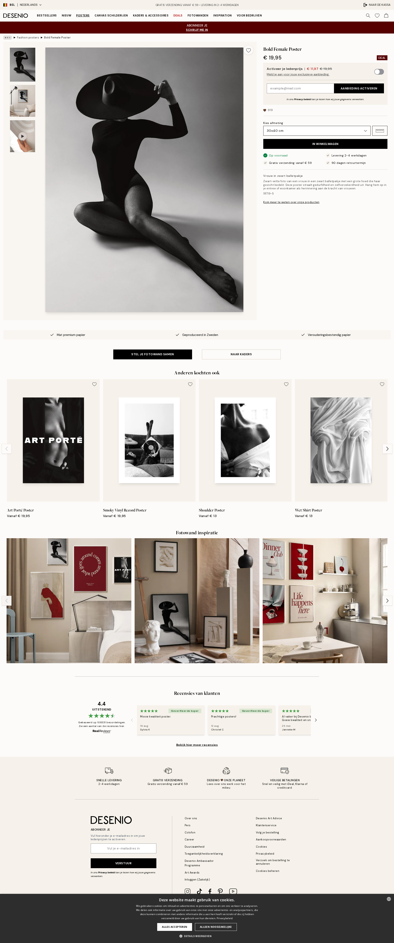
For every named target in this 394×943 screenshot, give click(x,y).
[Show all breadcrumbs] (7, 38)
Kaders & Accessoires (150, 15)
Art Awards (192, 872)
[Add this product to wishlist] (248, 50)
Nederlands (29, 5)
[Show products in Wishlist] (377, 16)
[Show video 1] (22, 136)
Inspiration (222, 15)
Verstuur (123, 863)
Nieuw (66, 15)
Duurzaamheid (195, 846)
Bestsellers (47, 15)
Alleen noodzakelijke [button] (216, 927)
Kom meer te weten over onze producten (291, 202)
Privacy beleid (302, 99)
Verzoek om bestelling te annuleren (273, 862)
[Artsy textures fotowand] (197, 600)
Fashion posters (28, 37)
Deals (178, 15)
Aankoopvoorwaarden (271, 839)
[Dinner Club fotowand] (325, 600)
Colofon (190, 832)
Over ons (191, 818)
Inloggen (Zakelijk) (197, 879)
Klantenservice (266, 825)
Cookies (261, 846)
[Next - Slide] (387, 449)
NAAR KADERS (241, 354)
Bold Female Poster (57, 37)
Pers (188, 825)
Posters (83, 15)
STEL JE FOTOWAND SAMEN (152, 354)
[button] (379, 131)
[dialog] (197, 918)
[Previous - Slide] (6, 449)
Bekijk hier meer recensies (197, 745)
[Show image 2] (22, 101)
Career (189, 839)
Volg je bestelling (267, 832)
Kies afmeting (273, 123)
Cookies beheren (267, 871)
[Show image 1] (22, 65)
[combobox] (389, 899)
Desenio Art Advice (269, 818)
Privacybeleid (265, 853)
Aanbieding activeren (359, 88)
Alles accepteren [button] (174, 927)
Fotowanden (198, 15)
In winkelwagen (325, 144)
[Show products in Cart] (386, 16)
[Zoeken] (368, 15)
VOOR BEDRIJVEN (249, 15)
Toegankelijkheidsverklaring (204, 853)
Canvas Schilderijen (111, 15)
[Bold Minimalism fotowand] (69, 600)
